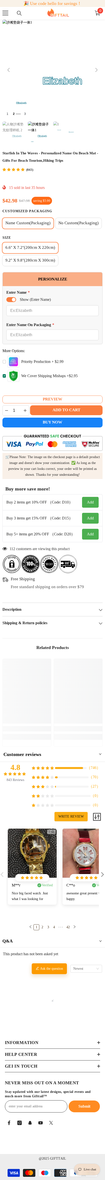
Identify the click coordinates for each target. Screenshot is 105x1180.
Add (90, 502)
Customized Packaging (27, 211)
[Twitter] (51, 1123)
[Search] (19, 13)
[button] (102, 878)
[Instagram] (19, 1123)
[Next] (96, 70)
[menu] (5, 13)
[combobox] (86, 969)
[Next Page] (74, 927)
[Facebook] (9, 1123)
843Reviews (15, 780)
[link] (27, 728)
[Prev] (8, 70)
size (6, 237)
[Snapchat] (30, 1123)
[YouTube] (40, 1123)
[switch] (11, 299)
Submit (84, 1106)
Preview (52, 399)
